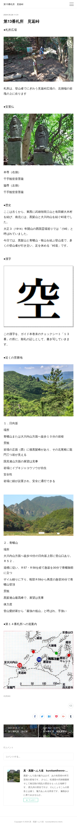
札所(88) (7, 696)
